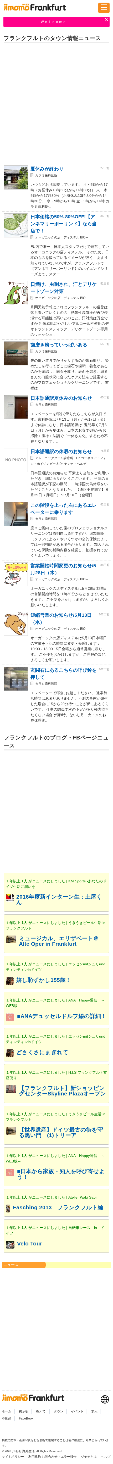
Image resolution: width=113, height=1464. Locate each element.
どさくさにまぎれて (42, 1052)
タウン (58, 1411)
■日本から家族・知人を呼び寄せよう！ (61, 1174)
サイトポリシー (13, 1457)
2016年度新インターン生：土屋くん (59, 899)
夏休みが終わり (47, 168)
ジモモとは (89, 1457)
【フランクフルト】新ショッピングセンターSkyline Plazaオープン (62, 1090)
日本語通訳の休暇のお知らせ (61, 451)
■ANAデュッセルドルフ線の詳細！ (61, 1016)
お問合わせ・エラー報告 (59, 1457)
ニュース (11, 1265)
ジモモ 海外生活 (23, 1451)
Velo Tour (29, 1243)
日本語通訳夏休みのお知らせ (61, 398)
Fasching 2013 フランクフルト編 (58, 1207)
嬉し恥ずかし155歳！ (43, 980)
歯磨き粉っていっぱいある (58, 344)
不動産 (6, 1418)
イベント (77, 1411)
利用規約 (34, 1457)
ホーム (6, 1411)
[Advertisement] (56, 103)
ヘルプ (106, 1457)
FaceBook (26, 1418)
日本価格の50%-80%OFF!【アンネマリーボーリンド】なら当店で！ (63, 223)
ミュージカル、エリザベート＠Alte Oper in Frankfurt (59, 941)
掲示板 (23, 1411)
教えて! (41, 1411)
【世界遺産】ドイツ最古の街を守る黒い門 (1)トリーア (61, 1132)
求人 (94, 1411)
